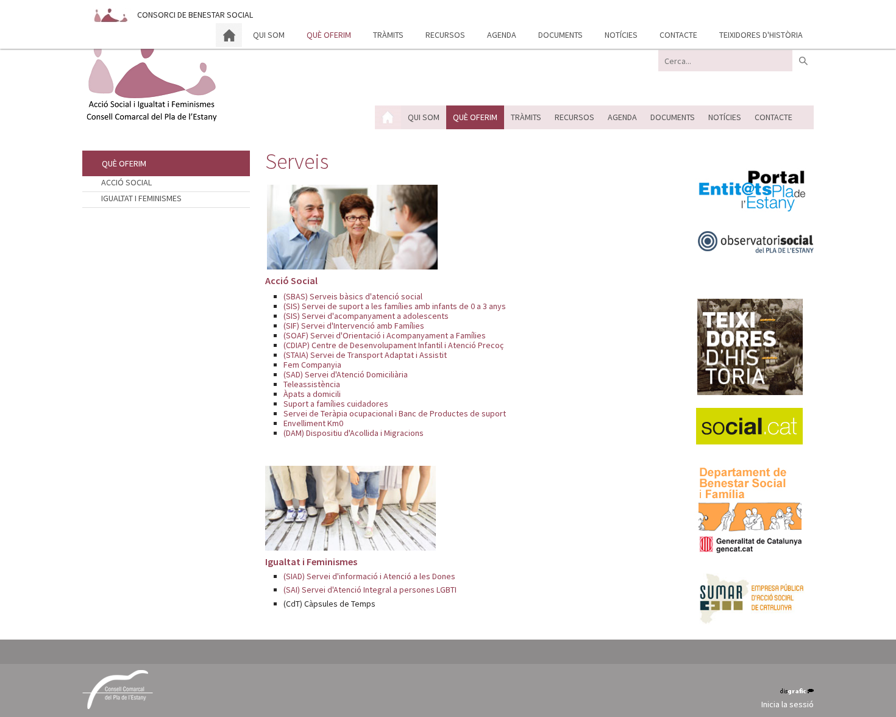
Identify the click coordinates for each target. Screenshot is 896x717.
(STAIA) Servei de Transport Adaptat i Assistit (365, 354)
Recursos (445, 34)
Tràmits (388, 34)
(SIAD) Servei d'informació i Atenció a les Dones (369, 576)
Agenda (501, 34)
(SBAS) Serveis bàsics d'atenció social (352, 296)
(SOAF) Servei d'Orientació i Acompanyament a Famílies (384, 335)
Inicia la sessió (787, 704)
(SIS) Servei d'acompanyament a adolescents (366, 315)
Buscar (803, 60)
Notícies (621, 34)
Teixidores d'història (761, 34)
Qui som (269, 34)
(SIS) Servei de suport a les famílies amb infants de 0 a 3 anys (394, 306)
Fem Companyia (312, 364)
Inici (229, 35)
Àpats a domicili (312, 393)
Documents (560, 34)
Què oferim (329, 34)
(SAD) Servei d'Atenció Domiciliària (345, 374)
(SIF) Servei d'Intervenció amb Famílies (353, 325)
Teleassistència (311, 384)
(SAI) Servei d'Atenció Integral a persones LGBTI (370, 589)
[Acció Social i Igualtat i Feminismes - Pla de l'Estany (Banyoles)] (150, 81)
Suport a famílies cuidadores (335, 403)
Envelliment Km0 (313, 423)
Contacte (678, 34)
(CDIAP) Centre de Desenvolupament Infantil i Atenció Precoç (393, 345)
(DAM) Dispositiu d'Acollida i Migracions (353, 432)
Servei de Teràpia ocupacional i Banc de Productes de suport (394, 413)
